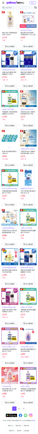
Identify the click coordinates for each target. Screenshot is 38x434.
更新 (33, 420)
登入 (32, 3)
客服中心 (10, 425)
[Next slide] (17, 19)
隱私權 (19, 431)
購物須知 (26, 425)
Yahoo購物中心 (15, 2)
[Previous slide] (2, 19)
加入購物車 (11, 46)
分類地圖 (26, 431)
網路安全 (12, 431)
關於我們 (18, 425)
